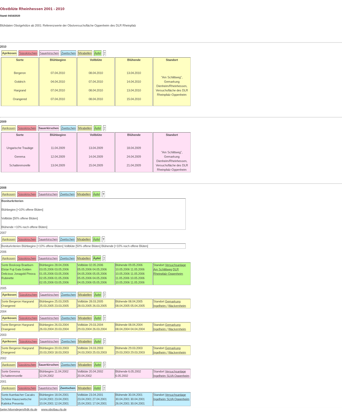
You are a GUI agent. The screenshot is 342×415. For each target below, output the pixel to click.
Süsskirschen (28, 53)
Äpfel (97, 53)
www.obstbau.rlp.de (53, 409)
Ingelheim (160, 375)
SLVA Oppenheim (178, 375)
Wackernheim (177, 305)
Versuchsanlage (175, 265)
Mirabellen (85, 53)
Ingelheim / (160, 305)
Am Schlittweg (162, 269)
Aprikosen (8, 128)
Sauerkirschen (49, 53)
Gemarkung (172, 301)
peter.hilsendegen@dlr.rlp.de (19, 409)
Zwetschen (68, 53)
